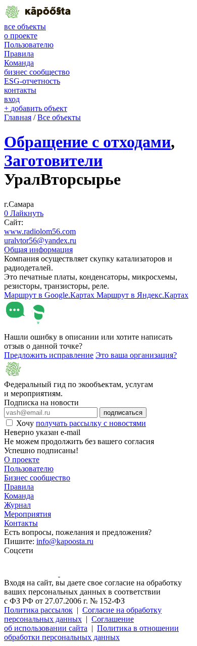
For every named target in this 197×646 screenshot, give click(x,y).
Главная (17, 117)
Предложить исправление (48, 355)
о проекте (20, 35)
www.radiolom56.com (40, 231)
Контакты (21, 523)
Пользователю (29, 44)
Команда (19, 63)
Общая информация (38, 249)
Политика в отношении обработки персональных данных (91, 632)
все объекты (25, 26)
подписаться (123, 412)
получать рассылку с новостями (91, 423)
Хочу (81, 423)
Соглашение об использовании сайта (69, 623)
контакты (20, 90)
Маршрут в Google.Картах (50, 295)
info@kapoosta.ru (64, 541)
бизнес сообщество (37, 72)
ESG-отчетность (32, 81)
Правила (19, 53)
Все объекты (59, 117)
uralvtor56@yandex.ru (40, 240)
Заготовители (53, 160)
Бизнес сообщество (37, 477)
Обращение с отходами (87, 142)
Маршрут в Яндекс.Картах (142, 295)
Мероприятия (27, 514)
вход (12, 99)
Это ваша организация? (136, 355)
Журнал (17, 505)
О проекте (21, 459)
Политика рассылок (38, 610)
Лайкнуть (23, 213)
